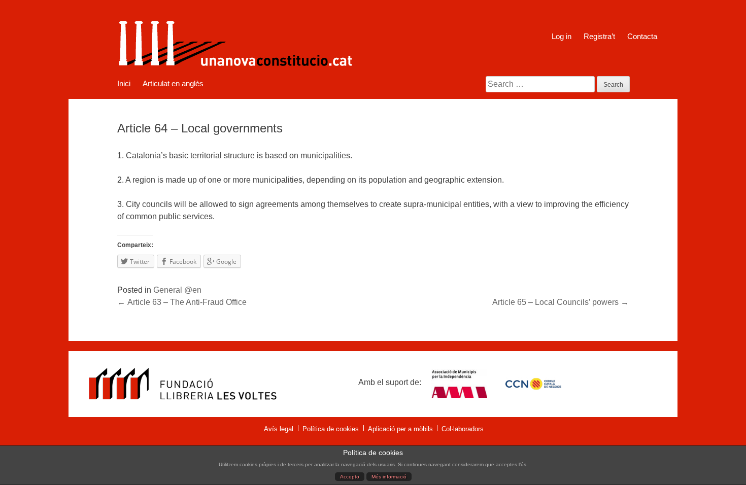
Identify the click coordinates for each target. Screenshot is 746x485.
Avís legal (278, 429)
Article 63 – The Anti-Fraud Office (182, 302)
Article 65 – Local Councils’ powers (560, 302)
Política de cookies (330, 429)
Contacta (642, 36)
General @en (177, 290)
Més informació (388, 476)
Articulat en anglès (173, 84)
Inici (123, 84)
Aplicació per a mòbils (400, 429)
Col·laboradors (463, 429)
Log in (561, 36)
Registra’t (599, 36)
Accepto (349, 476)
